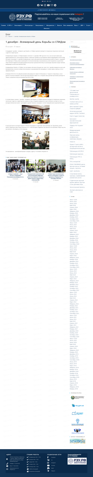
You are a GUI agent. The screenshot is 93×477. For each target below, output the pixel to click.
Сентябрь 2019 (74, 360)
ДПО (82, 25)
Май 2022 (73, 298)
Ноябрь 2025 (74, 217)
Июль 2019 (73, 362)
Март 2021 (73, 325)
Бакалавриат (18, 25)
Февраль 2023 (74, 281)
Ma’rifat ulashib (74, 99)
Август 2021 (73, 315)
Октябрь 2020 (74, 335)
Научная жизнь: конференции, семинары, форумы (76, 137)
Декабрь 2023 (74, 261)
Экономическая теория (76, 60)
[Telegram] (55, 5)
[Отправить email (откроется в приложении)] (51, 5)
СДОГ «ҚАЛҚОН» (75, 171)
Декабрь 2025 (74, 215)
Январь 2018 (74, 389)
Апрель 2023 (74, 277)
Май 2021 (73, 321)
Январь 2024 (74, 259)
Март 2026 (73, 209)
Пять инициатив (68, 25)
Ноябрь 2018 (74, 373)
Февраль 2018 (74, 387)
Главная (3, 25)
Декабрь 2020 (74, 331)
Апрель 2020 (74, 346)
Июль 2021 (73, 317)
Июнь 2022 (73, 296)
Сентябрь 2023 (74, 267)
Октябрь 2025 (74, 219)
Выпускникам (39, 25)
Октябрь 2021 (74, 311)
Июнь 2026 (73, 203)
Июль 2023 (73, 271)
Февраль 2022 (74, 304)
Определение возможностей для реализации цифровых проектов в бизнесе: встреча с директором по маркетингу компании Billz (35, 177)
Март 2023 (73, 279)
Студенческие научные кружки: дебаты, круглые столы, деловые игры (77, 182)
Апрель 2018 (74, 383)
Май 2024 (73, 252)
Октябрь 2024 (74, 242)
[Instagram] (44, 5)
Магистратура (29, 25)
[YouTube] (48, 5)
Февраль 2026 (74, 211)
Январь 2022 (74, 306)
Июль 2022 (73, 294)
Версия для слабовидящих (77, 51)
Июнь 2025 (73, 227)
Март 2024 (73, 255)
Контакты (46, 28)
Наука (76, 25)
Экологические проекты (77, 187)
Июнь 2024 (73, 250)
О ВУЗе (9, 25)
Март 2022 (73, 302)
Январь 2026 (74, 213)
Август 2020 (73, 338)
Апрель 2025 (74, 230)
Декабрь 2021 (74, 308)
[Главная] (6, 36)
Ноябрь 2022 (74, 286)
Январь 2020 (74, 352)
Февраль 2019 (74, 367)
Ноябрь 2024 (74, 240)
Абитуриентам (50, 25)
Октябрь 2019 (74, 358)
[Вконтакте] (41, 5)
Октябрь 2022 (74, 288)
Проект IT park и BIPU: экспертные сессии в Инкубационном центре (77, 146)
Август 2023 (73, 269)
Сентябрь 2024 (74, 244)
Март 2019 (73, 366)
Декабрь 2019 (74, 354)
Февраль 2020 (74, 350)
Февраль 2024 (74, 257)
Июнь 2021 (73, 319)
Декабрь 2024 (74, 238)
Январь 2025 (74, 236)
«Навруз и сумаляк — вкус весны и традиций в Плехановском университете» (15, 175)
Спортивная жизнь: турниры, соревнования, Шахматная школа (77, 176)
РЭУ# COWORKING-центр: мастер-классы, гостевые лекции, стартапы (77, 166)
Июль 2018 (73, 379)
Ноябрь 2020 (74, 333)
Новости (59, 25)
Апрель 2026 (74, 207)
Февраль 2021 (74, 327)
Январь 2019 (74, 369)
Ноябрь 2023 (74, 263)
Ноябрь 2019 (74, 356)
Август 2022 (73, 292)
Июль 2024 (73, 248)
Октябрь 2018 (74, 375)
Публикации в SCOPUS (77, 151)
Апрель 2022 (74, 300)
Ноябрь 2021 (74, 310)
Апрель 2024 (74, 254)
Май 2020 (73, 344)
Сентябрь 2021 (74, 313)
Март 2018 (73, 385)
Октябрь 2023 (74, 265)
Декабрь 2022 (74, 284)
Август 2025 (73, 223)
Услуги (88, 25)
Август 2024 (73, 246)
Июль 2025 (73, 225)
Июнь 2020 (73, 342)
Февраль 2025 (74, 234)
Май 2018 (73, 381)
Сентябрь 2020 (74, 337)
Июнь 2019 (73, 364)
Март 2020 (73, 348)
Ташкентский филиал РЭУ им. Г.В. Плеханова (74, 455)
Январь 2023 (74, 282)
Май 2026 (73, 205)
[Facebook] (38, 5)
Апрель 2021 (74, 323)
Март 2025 (73, 232)
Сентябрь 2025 (74, 221)
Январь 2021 (74, 329)
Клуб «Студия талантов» (77, 116)
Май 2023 (73, 275)
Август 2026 (73, 199)
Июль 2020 (73, 340)
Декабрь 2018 (74, 371)
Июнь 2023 (73, 273)
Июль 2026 (73, 201)
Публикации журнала (76, 154)
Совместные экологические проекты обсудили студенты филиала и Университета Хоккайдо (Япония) (56, 176)
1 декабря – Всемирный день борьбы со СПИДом (24, 36)
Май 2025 (73, 228)
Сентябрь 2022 (74, 290)
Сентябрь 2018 (74, 377)
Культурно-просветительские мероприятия (75, 121)
